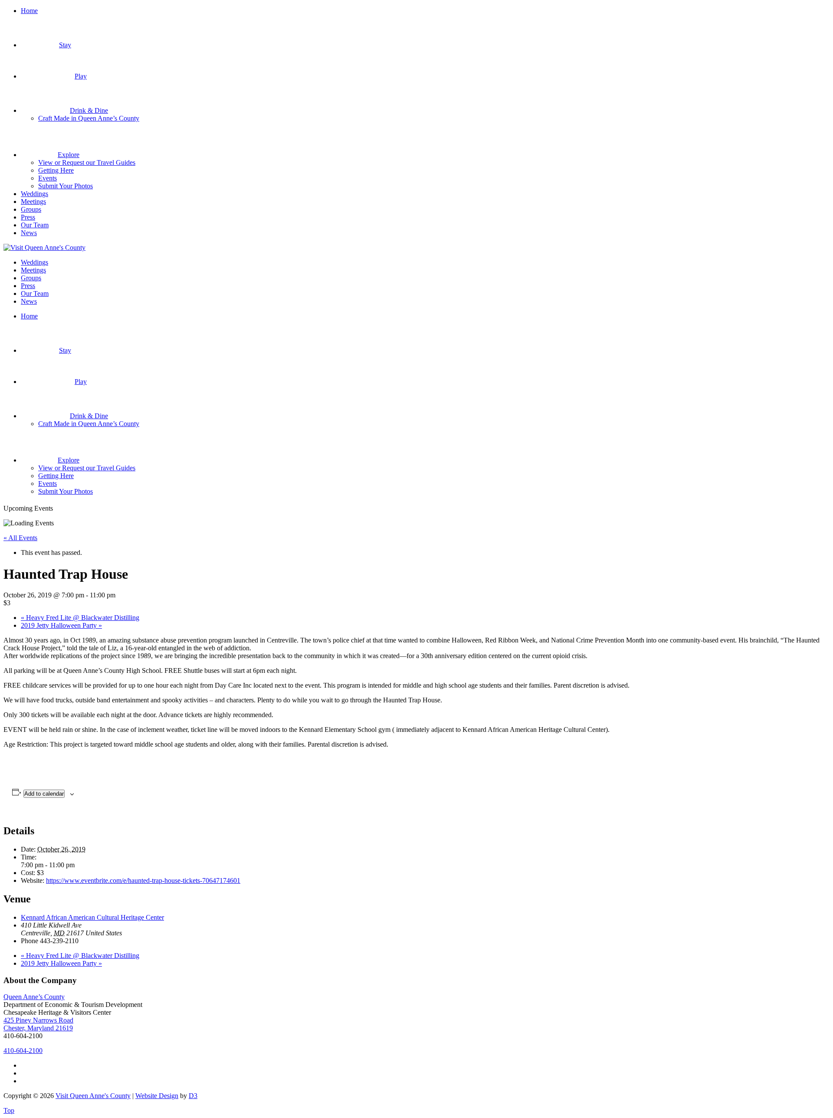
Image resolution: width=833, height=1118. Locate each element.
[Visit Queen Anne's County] (44, 247)
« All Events (20, 537)
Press (28, 217)
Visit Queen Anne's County (93, 1095)
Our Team (35, 225)
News (29, 232)
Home (29, 10)
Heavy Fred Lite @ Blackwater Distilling (80, 617)
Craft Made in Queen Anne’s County (88, 118)
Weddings (34, 193)
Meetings (33, 201)
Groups (31, 209)
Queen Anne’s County (34, 996)
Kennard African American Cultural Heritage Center (92, 917)
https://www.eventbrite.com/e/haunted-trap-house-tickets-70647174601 (143, 880)
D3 (193, 1095)
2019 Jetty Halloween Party (61, 625)
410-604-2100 (23, 1050)
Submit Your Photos (65, 186)
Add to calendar (44, 793)
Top (8, 1110)
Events (47, 178)
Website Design (156, 1095)
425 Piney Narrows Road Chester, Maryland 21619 (38, 1024)
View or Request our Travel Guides (86, 162)
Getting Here (56, 170)
